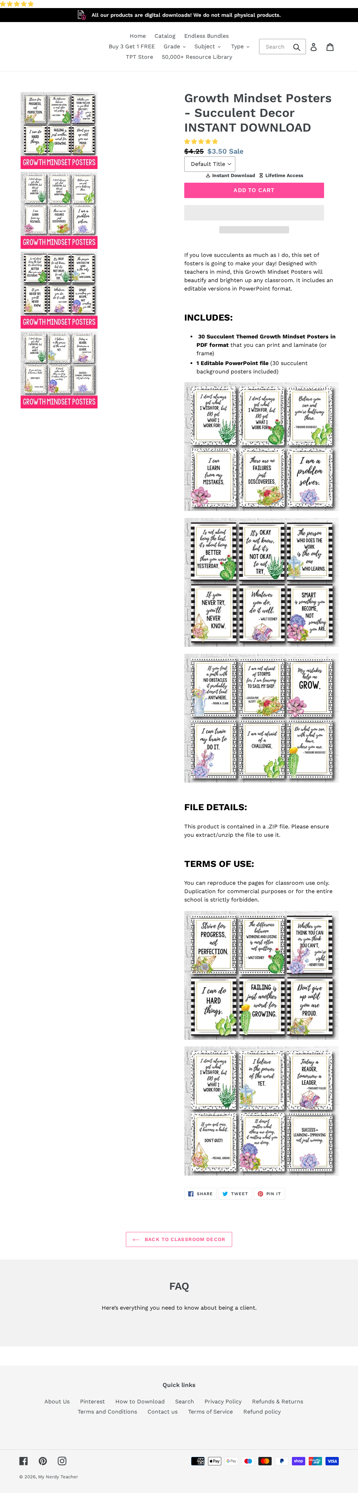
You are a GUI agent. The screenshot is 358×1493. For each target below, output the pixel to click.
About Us (57, 1401)
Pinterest (92, 1401)
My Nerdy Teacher (58, 1476)
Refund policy (262, 1411)
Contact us (163, 1411)
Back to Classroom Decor (184, 1239)
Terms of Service (210, 1411)
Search (184, 1401)
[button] (17, 4)
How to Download (140, 1401)
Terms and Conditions (107, 1411)
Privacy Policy (223, 1401)
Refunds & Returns (277, 1401)
